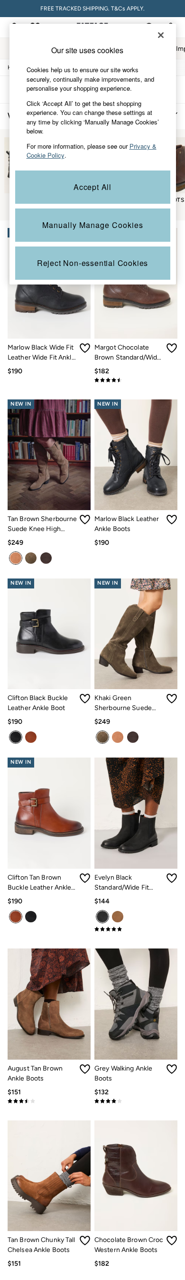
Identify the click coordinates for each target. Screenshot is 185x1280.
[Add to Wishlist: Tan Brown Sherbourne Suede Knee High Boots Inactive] (85, 519)
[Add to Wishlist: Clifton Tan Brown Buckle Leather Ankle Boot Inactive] (85, 878)
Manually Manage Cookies (92, 224)
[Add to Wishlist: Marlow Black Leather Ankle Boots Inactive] (171, 519)
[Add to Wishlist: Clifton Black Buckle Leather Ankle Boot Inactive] (85, 698)
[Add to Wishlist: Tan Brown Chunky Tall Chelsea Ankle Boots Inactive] (85, 1240)
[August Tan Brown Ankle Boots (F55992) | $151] (49, 1003)
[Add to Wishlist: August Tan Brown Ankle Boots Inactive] (85, 1069)
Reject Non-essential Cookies (92, 262)
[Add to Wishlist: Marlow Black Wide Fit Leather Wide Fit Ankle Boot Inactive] (85, 348)
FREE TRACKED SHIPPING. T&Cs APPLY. (92, 8)
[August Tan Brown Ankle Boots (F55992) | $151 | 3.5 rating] (49, 1101)
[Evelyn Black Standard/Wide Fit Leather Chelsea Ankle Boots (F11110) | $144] (135, 813)
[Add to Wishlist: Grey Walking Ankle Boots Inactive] (171, 1069)
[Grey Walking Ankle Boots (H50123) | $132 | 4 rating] (135, 1101)
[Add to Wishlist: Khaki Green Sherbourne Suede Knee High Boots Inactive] (171, 698)
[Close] (160, 35)
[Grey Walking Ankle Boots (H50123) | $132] (135, 1003)
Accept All (92, 186)
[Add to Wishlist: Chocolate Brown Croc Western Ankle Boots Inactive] (171, 1240)
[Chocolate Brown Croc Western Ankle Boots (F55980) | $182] (135, 1175)
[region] (92, 154)
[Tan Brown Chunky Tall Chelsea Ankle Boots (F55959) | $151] (49, 1175)
